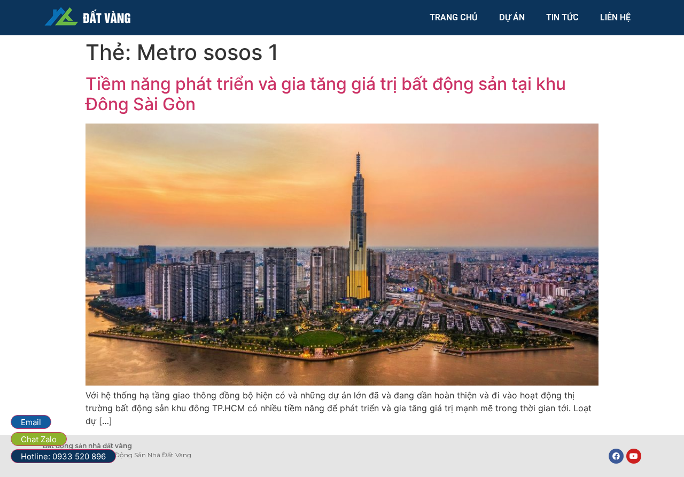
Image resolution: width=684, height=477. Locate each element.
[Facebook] (616, 456)
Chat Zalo (39, 439)
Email (31, 422)
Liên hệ (615, 17)
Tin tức (562, 17)
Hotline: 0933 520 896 (63, 456)
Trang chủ (454, 17)
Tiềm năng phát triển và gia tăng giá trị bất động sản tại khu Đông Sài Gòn (326, 93)
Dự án (512, 17)
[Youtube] (633, 456)
